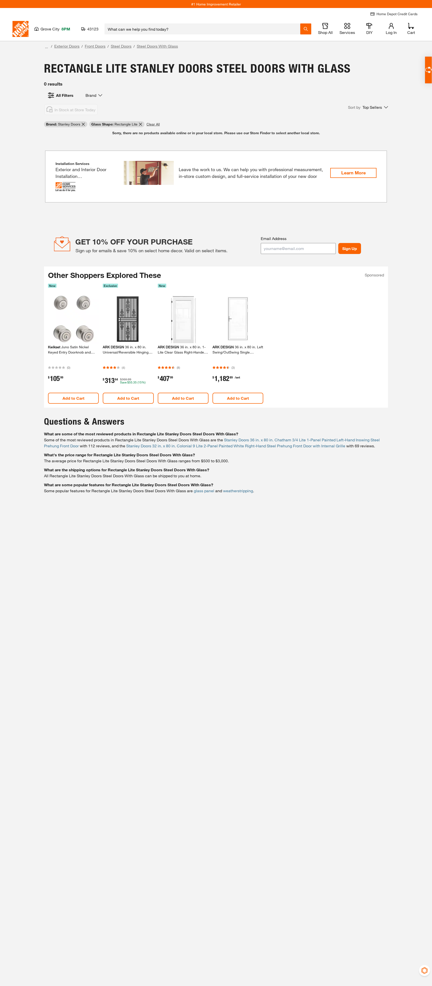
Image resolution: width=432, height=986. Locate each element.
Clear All (153, 124)
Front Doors (95, 46)
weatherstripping (238, 490)
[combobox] (202, 29)
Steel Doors (121, 46)
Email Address (273, 238)
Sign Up (349, 248)
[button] (368, 107)
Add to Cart (73, 398)
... (46, 47)
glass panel (204, 490)
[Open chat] (428, 70)
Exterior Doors (67, 46)
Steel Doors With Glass (157, 46)
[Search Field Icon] (305, 28)
